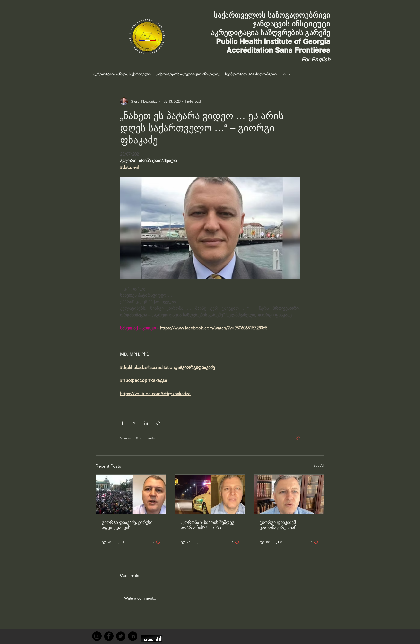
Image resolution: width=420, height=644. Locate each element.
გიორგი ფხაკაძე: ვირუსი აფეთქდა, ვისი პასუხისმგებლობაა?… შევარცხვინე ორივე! (127, 525)
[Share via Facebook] (122, 423)
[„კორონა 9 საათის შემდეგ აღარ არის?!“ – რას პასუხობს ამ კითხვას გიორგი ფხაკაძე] (210, 494)
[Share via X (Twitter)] (134, 423)
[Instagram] (97, 636)
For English (315, 59)
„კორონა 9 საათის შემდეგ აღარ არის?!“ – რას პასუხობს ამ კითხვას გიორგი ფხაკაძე (207, 525)
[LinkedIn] (132, 636)
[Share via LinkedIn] (146, 423)
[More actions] (297, 101)
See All (319, 465)
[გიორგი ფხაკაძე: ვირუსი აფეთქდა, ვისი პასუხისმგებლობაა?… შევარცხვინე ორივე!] (131, 494)
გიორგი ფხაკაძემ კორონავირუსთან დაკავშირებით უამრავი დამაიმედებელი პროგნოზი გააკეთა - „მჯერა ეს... (288, 525)
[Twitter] (120, 636)
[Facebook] (109, 636)
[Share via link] (158, 423)
